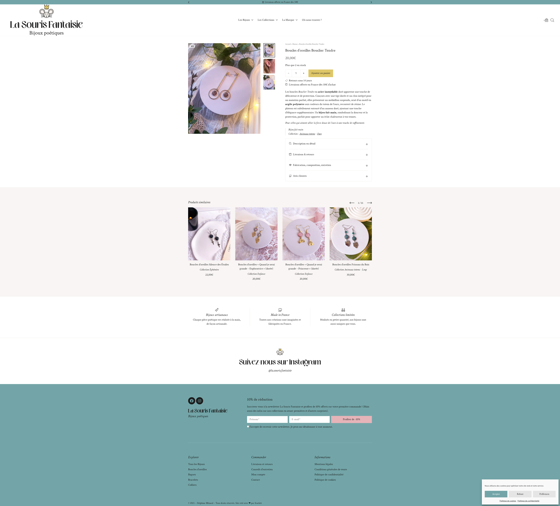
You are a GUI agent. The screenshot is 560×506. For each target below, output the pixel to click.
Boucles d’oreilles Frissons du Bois (350, 264)
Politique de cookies (508, 501)
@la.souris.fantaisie (280, 370)
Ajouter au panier (320, 73)
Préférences (544, 494)
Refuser (520, 494)
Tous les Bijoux (196, 464)
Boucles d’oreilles (197, 469)
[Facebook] (191, 400)
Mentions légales (324, 464)
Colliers (192, 485)
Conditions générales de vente (331, 469)
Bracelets (193, 480)
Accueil (288, 44)
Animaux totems (307, 134)
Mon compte (258, 474)
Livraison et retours (262, 464)
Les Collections (266, 20)
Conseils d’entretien (262, 469)
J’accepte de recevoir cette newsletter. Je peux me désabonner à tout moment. (291, 427)
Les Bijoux (244, 20)
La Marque (288, 20)
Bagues (192, 474)
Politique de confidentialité (528, 501)
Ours (319, 134)
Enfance (261, 274)
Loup (364, 269)
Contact (255, 480)
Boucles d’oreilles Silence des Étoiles (209, 264)
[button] (188, 2)
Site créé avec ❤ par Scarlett (249, 503)
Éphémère (214, 269)
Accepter (496, 494)
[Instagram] (199, 400)
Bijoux (295, 44)
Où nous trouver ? (312, 20)
